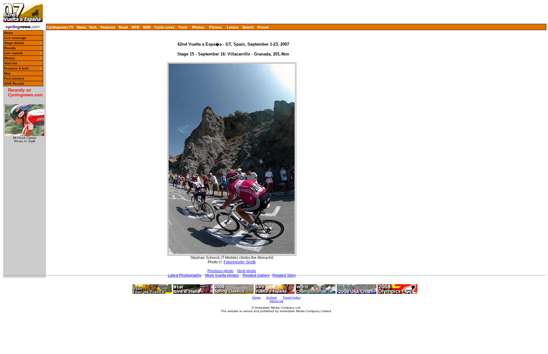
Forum (263, 27)
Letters (232, 27)
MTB (135, 27)
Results (10, 48)
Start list (10, 63)
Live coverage (15, 38)
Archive (271, 297)
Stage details (14, 43)
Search (248, 27)
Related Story (284, 275)
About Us (276, 301)
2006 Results (14, 83)
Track (182, 27)
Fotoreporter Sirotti (240, 262)
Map (7, 73)
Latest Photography (184, 275)
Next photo (246, 271)
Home (8, 33)
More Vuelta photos (222, 275)
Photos (198, 27)
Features (108, 27)
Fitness (215, 27)
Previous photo (220, 271)
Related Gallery (256, 275)
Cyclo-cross (164, 27)
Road (123, 27)
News (81, 27)
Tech (93, 27)
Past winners (14, 78)
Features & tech (16, 68)
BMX (147, 27)
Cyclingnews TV (59, 27)
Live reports (13, 53)
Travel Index (292, 297)
